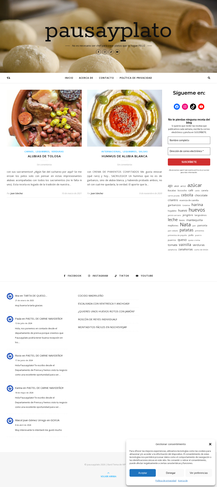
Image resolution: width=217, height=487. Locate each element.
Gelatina (186, 205)
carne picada (174, 195)
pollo (191, 235)
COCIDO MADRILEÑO (90, 295)
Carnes (29, 151)
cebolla (187, 195)
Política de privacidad (165, 480)
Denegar (170, 472)
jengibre (188, 215)
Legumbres (43, 151)
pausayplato (108, 31)
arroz (183, 186)
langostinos (201, 215)
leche (173, 220)
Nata (185, 224)
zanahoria (172, 249)
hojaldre (172, 210)
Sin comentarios (44, 164)
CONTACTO (106, 77)
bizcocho (182, 190)
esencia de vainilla (189, 200)
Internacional (111, 151)
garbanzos (174, 205)
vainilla (185, 244)
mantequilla (194, 220)
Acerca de (183, 480)
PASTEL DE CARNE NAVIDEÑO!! (44, 318)
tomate (172, 245)
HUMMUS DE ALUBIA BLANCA (124, 156)
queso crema (194, 240)
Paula (18, 318)
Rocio (18, 355)
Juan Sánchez (17, 193)
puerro (198, 235)
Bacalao (172, 190)
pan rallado (173, 231)
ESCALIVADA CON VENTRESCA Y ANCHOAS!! (103, 303)
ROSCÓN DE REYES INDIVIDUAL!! (97, 319)
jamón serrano (174, 215)
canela (204, 190)
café (190, 190)
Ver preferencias (199, 472)
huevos (197, 210)
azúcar (195, 185)
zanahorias (185, 249)
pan (194, 225)
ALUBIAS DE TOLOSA (44, 156)
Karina (18, 387)
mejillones (173, 225)
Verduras (58, 151)
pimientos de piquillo (177, 235)
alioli (176, 186)
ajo (170, 185)
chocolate (201, 195)
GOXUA (55, 420)
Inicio (69, 77)
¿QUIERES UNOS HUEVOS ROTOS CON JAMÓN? (106, 311)
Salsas (143, 151)
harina (197, 204)
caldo (197, 190)
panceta (202, 225)
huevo (182, 210)
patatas (186, 230)
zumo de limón (201, 249)
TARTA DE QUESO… (35, 295)
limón (182, 220)
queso (182, 239)
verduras (199, 245)
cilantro (173, 200)
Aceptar (142, 472)
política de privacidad (201, 170)
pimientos (199, 231)
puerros (172, 240)
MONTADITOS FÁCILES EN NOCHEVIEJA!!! (102, 327)
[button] (210, 444)
